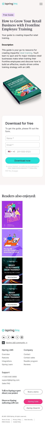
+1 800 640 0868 (9, 377)
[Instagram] (22, 337)
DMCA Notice (6, 422)
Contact (27, 354)
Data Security (28, 419)
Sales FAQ (6, 383)
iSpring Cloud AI (33, 408)
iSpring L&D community (16, 343)
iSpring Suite (33, 401)
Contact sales (29, 358)
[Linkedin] (4, 337)
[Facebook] (8, 337)
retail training (26, 53)
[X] (17, 337)
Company (28, 350)
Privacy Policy (33, 168)
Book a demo (33, 392)
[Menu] (41, 4)
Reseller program (31, 361)
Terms (9, 168)
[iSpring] (15, 330)
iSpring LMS (7, 350)
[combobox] (11, 151)
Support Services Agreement (19, 168)
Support (6, 372)
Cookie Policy (17, 422)
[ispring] (10, 4)
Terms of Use (6, 419)
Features (5, 358)
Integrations (7, 361)
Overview (6, 354)
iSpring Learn (7, 364)
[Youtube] (13, 337)
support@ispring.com (10, 380)
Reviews (27, 364)
